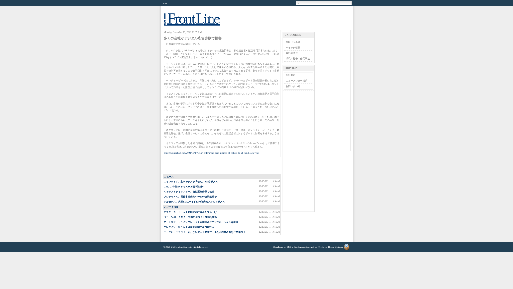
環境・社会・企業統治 (298, 58)
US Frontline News (196, 21)
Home (164, 3)
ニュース (169, 176)
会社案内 (290, 75)
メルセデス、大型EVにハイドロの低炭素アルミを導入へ (194, 201)
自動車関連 (292, 53)
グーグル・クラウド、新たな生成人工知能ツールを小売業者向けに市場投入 (204, 232)
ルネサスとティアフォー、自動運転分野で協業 (189, 191)
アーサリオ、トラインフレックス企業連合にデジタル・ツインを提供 (201, 222)
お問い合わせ (293, 86)
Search (298, 3)
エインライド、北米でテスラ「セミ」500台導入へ (191, 181)
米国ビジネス (293, 42)
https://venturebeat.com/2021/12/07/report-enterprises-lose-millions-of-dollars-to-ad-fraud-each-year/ (211, 153)
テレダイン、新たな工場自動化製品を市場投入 (189, 227)
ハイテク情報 (171, 207)
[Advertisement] (222, 166)
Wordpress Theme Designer (330, 247)
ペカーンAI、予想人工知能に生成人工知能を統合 (190, 217)
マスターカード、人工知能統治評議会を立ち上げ (190, 212)
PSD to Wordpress (295, 247)
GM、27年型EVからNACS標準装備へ (184, 186)
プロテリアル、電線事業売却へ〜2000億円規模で (190, 196)
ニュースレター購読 (296, 80)
